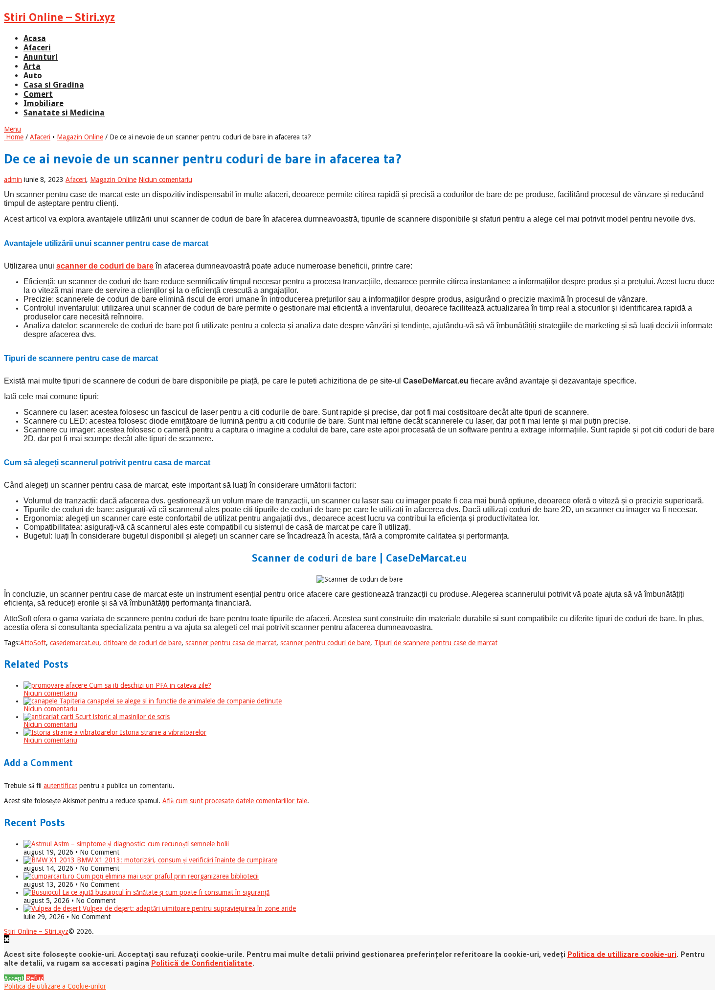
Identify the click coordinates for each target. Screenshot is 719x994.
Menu (12, 129)
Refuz (35, 978)
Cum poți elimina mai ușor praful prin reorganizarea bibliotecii (166, 876)
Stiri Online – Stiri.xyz (59, 17)
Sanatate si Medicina (64, 112)
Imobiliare (43, 103)
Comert (38, 94)
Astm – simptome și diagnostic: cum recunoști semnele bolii (140, 844)
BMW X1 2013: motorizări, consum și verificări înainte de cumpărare (176, 860)
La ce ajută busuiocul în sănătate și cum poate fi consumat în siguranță (165, 892)
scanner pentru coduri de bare (325, 643)
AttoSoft (33, 643)
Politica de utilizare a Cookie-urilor (55, 986)
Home (13, 137)
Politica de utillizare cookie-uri (621, 954)
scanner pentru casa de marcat (230, 643)
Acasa (34, 38)
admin (13, 179)
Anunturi (40, 57)
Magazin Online (80, 137)
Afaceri (37, 47)
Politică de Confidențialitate (201, 963)
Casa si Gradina (53, 85)
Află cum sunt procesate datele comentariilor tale (234, 801)
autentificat (60, 786)
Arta (32, 66)
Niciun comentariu (165, 179)
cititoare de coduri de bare (142, 643)
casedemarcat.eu (74, 643)
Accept (14, 978)
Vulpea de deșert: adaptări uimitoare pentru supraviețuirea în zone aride (188, 908)
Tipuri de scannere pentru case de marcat (435, 643)
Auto (32, 75)
